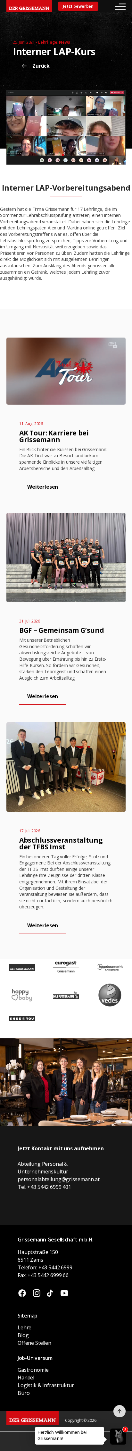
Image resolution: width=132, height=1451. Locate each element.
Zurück (41, 65)
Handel (26, 1377)
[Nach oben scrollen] (119, 1411)
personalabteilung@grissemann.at (59, 1179)
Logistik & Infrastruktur (46, 1385)
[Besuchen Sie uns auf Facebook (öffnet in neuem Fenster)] (22, 1294)
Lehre (24, 1327)
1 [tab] (63, 153)
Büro (23, 1392)
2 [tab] (69, 153)
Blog (23, 1335)
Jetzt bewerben (78, 6)
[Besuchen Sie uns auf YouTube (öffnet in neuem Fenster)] (64, 1294)
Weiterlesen (42, 486)
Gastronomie (33, 1369)
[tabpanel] (66, 127)
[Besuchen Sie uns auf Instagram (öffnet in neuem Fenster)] (36, 1294)
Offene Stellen (34, 1342)
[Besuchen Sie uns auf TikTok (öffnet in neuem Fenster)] (50, 1294)
